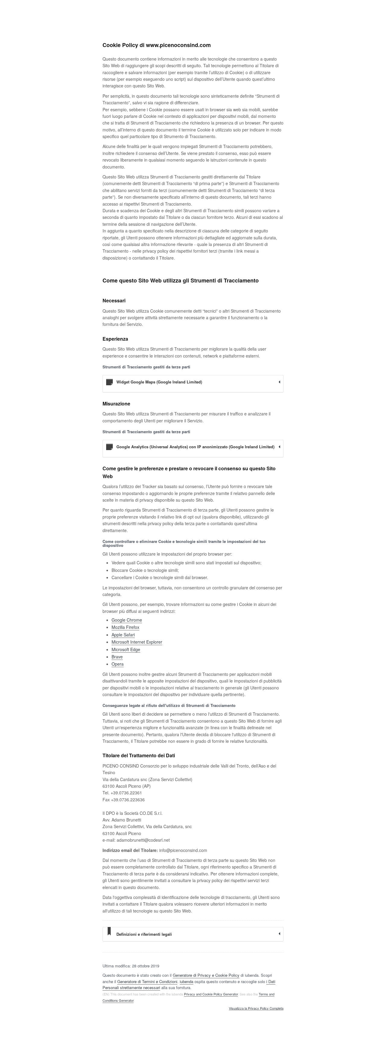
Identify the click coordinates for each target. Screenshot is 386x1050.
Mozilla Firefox (125, 627)
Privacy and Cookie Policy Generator (211, 994)
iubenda (186, 981)
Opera (118, 664)
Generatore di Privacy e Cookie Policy (206, 975)
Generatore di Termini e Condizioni (147, 981)
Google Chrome (127, 620)
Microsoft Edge (126, 649)
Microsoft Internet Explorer (137, 642)
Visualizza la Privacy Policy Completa (256, 1008)
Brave (117, 657)
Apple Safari (123, 635)
